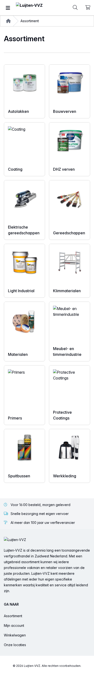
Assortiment (13, 616)
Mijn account (14, 625)
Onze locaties (15, 645)
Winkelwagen (15, 635)
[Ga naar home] (29, 7)
